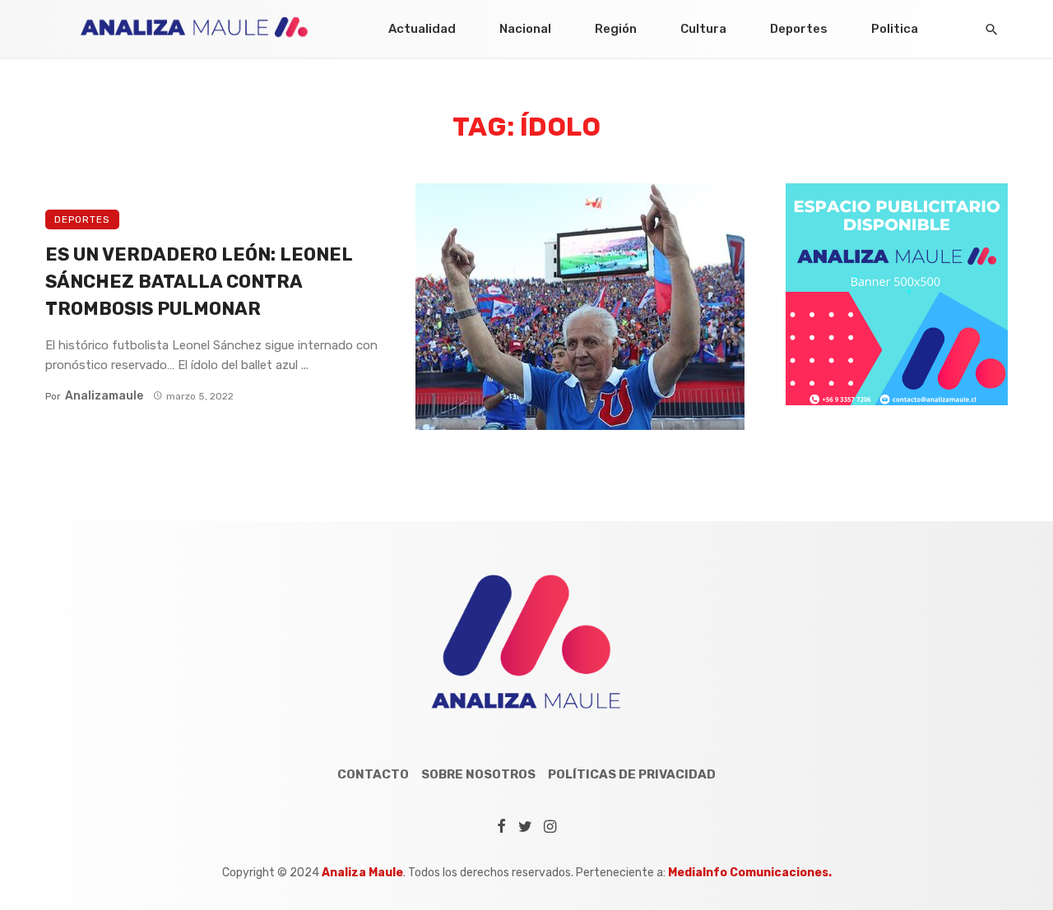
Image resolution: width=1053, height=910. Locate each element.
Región (616, 28)
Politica (894, 28)
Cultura (703, 28)
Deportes (799, 28)
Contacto (373, 774)
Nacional (525, 28)
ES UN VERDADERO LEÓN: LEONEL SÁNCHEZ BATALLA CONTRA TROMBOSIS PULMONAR (198, 281)
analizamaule (104, 396)
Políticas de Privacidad (632, 774)
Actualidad (422, 28)
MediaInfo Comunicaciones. (750, 873)
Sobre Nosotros (478, 774)
